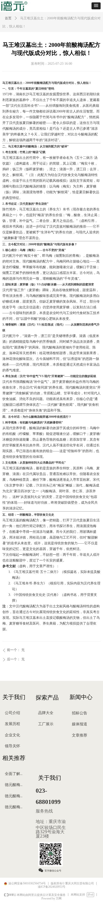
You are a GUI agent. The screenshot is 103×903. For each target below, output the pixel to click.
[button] (96, 5)
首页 (8, 18)
